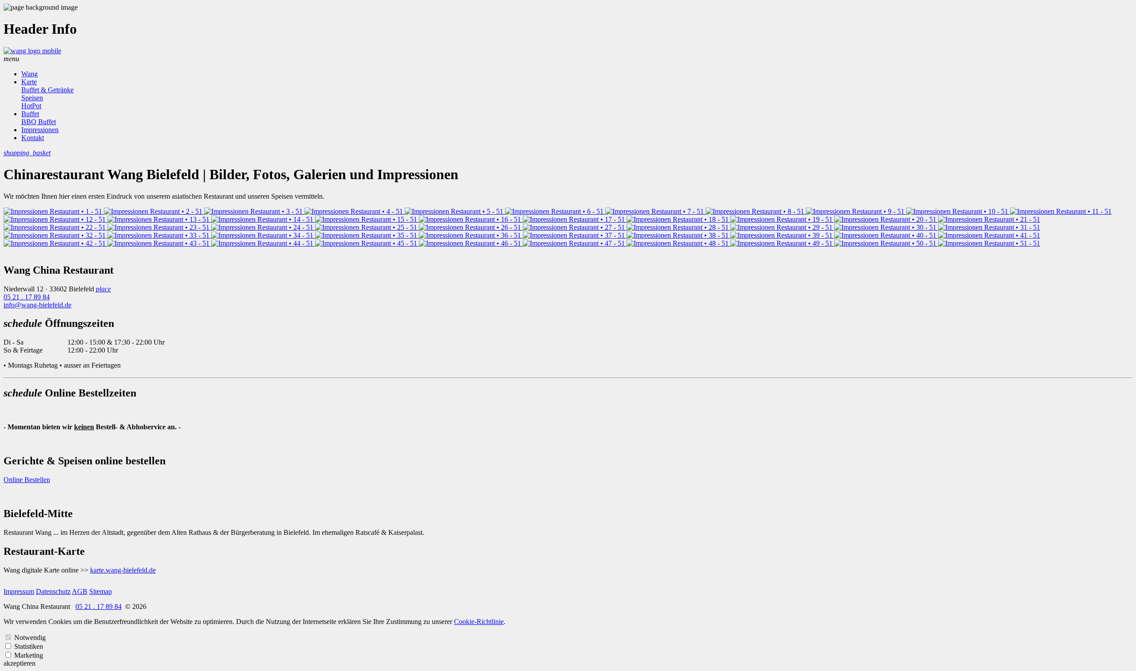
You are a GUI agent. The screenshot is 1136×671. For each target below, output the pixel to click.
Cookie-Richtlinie (479, 621)
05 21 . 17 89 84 (27, 297)
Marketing (28, 655)
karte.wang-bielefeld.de (123, 570)
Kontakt (32, 137)
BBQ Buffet (38, 122)
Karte (29, 82)
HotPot (31, 106)
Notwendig (30, 637)
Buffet (30, 114)
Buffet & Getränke (47, 90)
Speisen (32, 98)
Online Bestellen (27, 479)
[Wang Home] (32, 51)
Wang (29, 74)
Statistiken (28, 646)
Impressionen (40, 129)
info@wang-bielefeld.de (37, 305)
